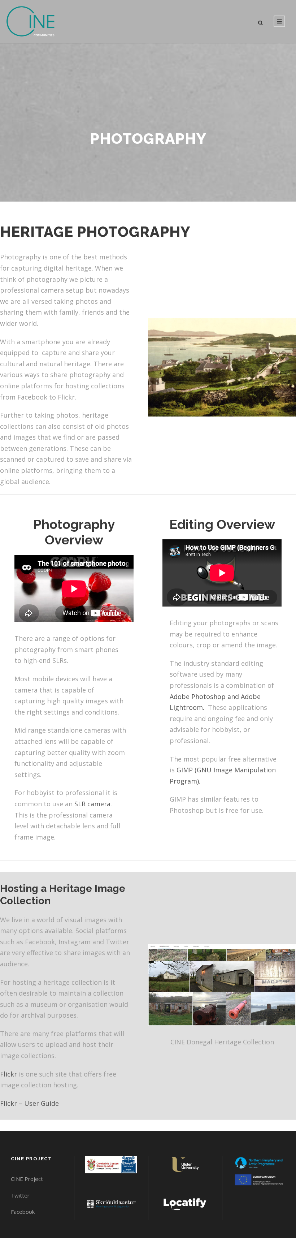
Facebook (23, 1211)
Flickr (8, 1074)
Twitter (20, 1195)
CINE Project (27, 1178)
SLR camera (92, 803)
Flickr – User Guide (29, 1103)
